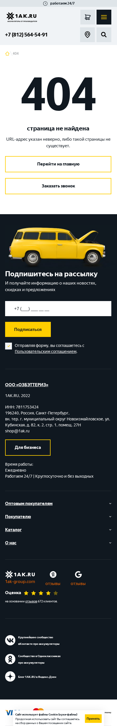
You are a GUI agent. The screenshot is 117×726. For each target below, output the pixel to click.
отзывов (31, 601)
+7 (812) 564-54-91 (26, 35)
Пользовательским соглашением (45, 351)
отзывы (52, 583)
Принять (93, 718)
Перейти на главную (58, 164)
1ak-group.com (20, 581)
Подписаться (28, 329)
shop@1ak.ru (17, 431)
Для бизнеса (28, 447)
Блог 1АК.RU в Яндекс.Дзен (37, 677)
